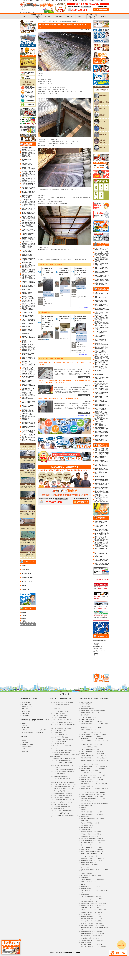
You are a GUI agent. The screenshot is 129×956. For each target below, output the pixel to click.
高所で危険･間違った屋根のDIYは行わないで (91, 853)
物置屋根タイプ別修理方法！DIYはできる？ (101, 522)
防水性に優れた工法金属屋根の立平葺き (27, 255)
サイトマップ (25, 589)
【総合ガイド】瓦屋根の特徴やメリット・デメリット (93, 755)
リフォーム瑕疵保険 (26, 711)
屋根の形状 (25, 274)
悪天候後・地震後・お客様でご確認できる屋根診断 (93, 710)
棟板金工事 (103, 134)
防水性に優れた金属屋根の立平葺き (89, 901)
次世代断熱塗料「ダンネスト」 (99, 420)
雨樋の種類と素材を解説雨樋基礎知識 (28, 427)
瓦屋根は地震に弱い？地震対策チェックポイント (102, 405)
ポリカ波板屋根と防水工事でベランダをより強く (102, 533)
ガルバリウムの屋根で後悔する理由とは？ (28, 372)
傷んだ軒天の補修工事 (86, 867)
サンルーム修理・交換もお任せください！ (101, 526)
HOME (39, 21)
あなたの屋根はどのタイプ (87, 706)
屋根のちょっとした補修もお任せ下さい (60, 715)
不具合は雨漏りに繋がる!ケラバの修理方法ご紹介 (28, 183)
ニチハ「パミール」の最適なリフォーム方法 (91, 721)
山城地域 (23, 612)
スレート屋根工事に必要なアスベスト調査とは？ (28, 431)
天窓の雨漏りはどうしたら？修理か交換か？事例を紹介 (94, 783)
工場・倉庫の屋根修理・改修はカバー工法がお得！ (102, 530)
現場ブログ (45, 21)
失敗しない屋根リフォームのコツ (101, 297)
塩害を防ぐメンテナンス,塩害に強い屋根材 (28, 345)
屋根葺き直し (104, 128)
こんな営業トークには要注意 (101, 472)
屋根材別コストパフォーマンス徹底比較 (28, 337)
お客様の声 (59, 16)
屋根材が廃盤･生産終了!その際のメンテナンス (28, 354)
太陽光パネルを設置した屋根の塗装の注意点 (101, 348)
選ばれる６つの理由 (26, 704)
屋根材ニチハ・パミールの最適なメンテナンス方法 (102, 355)
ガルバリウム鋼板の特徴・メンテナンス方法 (91, 847)
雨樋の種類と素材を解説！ (57, 808)
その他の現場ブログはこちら (84, 415)
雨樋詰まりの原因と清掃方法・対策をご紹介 (61, 802)
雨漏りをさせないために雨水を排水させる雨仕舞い (93, 925)
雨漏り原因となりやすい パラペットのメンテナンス (63, 784)
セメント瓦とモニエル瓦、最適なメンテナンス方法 (93, 775)
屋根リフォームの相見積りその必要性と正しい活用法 (102, 453)
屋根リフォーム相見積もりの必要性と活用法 (61, 762)
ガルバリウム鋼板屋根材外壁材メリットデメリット (102, 280)
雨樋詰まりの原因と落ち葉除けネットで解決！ (102, 541)
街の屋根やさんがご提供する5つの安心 (36, 16)
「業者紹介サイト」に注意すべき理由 (101, 499)
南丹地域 (23, 618)
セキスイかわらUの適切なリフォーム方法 (90, 719)
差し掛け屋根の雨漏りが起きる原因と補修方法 (28, 286)
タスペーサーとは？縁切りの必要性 (27, 196)
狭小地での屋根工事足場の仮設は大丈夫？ (101, 367)
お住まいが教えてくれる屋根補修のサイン (101, 312)
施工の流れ (70, 16)
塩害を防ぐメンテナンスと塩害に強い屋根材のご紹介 (93, 910)
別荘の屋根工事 (99, 556)
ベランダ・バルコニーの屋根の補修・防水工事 (62, 739)
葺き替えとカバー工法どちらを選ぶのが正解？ (101, 316)
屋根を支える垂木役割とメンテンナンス (28, 393)
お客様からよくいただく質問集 (88, 717)
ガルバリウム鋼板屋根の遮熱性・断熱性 (101, 264)
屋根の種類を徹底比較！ (98, 320)
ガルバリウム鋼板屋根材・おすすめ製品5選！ (91, 736)
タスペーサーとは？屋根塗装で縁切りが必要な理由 (93, 792)
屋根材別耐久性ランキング (26, 341)
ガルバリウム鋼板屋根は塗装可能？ (101, 260)
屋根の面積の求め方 (27, 267)
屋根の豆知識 (25, 333)
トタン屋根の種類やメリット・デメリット (101, 340)
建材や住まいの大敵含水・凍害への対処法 (28, 297)
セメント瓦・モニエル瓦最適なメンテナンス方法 (28, 230)
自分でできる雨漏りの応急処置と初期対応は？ (101, 428)
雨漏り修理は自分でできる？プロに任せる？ (28, 164)
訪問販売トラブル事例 (101, 476)
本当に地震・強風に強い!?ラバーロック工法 (91, 918)
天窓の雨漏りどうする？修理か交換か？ (28, 414)
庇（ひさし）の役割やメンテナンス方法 (28, 406)
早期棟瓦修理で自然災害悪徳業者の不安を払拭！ (28, 238)
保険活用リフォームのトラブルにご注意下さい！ (92, 905)
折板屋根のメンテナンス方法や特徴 (89, 770)
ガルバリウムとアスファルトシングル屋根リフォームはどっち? (28, 363)
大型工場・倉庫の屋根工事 (57, 743)
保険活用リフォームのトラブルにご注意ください (102, 495)
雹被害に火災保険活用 (86, 942)
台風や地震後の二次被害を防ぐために (101, 397)
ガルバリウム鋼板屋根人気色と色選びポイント (101, 268)
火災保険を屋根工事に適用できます (59, 737)
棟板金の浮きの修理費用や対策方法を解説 (28, 172)
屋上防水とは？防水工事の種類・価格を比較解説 (28, 217)
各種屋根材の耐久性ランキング (88, 888)
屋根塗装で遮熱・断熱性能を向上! (101, 424)
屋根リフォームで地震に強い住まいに (60, 734)
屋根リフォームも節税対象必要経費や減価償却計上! (102, 564)
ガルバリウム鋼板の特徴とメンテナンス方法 (28, 381)
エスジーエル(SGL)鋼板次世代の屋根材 (28, 376)
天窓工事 (102, 147)
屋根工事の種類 (101, 90)
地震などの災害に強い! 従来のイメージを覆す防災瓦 (93, 838)
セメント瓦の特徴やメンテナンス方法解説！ (28, 225)
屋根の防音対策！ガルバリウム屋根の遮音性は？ (102, 283)
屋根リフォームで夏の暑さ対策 (58, 741)
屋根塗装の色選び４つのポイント (100, 416)
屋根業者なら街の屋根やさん (29, 744)
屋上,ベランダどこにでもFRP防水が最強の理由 (28, 213)
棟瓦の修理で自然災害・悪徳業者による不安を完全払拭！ (94, 803)
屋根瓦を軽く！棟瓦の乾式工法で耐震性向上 (101, 401)
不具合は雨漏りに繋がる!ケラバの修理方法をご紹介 (93, 794)
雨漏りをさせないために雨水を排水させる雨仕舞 (28, 304)
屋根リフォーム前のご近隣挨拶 (58, 717)
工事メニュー (81, 16)
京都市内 (23, 615)
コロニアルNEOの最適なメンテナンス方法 (101, 363)
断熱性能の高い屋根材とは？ (26, 418)
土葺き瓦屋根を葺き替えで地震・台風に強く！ (28, 234)
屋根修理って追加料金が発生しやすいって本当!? (101, 488)
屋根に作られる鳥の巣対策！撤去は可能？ (61, 806)
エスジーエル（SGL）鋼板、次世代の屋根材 (91, 899)
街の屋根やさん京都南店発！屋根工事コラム (32, 732)
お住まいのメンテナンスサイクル (89, 873)
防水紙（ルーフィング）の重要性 (89, 881)
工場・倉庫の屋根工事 (101, 548)
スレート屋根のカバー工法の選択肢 (102, 328)
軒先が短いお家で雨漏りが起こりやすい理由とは (28, 316)
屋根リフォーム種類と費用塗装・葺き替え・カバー (102, 324)
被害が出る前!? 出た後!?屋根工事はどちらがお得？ (102, 469)
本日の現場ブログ (26, 727)
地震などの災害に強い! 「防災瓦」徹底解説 (101, 408)
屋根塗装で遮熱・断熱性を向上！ (89, 827)
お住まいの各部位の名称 (28, 152)
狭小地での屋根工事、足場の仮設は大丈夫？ (91, 729)
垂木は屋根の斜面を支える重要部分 (59, 776)
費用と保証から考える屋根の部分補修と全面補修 (62, 771)
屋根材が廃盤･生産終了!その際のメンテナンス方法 (93, 798)
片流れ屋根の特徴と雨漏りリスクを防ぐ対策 (28, 277)
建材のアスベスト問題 (28, 323)
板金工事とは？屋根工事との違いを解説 (28, 168)
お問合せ (24, 585)
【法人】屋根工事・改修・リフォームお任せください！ (64, 750)
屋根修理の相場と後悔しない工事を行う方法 (101, 301)
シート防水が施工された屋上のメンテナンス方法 (28, 204)
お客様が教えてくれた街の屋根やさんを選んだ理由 (34, 730)
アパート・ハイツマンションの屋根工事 (101, 552)
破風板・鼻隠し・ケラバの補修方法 (89, 781)
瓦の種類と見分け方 (27, 312)
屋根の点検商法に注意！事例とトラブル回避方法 (101, 480)
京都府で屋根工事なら (28, 577)
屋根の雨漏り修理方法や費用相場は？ (28, 397)
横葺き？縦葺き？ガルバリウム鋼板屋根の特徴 (102, 276)
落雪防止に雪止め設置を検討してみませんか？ (62, 793)
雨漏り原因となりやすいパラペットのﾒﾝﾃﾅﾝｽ (28, 209)
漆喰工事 (102, 108)
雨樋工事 (102, 115)
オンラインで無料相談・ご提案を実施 (60, 704)
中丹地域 (23, 621)
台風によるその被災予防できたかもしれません (102, 385)
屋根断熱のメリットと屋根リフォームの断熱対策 (28, 423)
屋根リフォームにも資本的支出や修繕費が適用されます (64, 769)
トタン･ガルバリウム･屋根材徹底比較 (28, 368)
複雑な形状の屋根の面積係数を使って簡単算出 (28, 270)
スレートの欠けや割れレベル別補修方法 (101, 332)
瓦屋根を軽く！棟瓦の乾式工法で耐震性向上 (91, 834)
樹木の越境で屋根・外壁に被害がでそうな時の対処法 (102, 491)
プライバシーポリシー (28, 581)
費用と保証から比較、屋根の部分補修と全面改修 (102, 309)
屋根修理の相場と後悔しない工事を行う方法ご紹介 (63, 758)
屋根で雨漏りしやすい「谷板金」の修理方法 (28, 308)
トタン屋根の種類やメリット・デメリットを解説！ (93, 768)
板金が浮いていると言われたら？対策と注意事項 (102, 484)
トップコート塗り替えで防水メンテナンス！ (28, 435)
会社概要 (103, 16)
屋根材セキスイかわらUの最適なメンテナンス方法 (102, 359)
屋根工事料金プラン (56, 708)
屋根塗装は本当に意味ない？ (26, 160)
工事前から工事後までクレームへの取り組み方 (101, 461)
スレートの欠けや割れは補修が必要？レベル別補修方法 (94, 766)
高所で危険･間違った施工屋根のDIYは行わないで (28, 389)
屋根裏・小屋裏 (26, 289)
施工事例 (47, 16)
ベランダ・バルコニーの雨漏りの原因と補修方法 (28, 221)
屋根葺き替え (104, 95)
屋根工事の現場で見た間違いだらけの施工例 (101, 412)
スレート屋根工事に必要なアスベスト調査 (91, 842)
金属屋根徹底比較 (85, 894)
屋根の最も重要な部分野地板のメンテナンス (28, 330)
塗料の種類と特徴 (101, 579)
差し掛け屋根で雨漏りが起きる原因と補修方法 (92, 923)
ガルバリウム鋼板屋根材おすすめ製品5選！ (101, 272)
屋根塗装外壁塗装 (102, 141)
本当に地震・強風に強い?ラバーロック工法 (28, 263)
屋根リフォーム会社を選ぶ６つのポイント (102, 378)
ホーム (25, 16)
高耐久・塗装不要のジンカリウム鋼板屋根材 (28, 385)
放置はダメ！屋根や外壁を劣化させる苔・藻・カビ (93, 912)
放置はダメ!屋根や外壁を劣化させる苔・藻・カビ (28, 349)
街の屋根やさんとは (26, 702)
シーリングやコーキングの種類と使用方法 (28, 251)
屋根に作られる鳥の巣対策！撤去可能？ (101, 545)
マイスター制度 (25, 715)
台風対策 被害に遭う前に (57, 732)
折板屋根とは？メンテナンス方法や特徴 (101, 344)
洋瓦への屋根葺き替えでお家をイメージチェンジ (28, 358)
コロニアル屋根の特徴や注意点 (100, 336)
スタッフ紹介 (25, 569)
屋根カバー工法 (104, 102)
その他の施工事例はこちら (85, 307)
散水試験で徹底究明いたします (58, 730)
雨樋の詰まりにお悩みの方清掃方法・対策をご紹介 (102, 537)
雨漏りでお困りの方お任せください (59, 713)
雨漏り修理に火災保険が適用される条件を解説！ (101, 432)
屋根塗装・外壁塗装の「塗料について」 (90, 712)
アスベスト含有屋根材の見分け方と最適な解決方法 (93, 840)
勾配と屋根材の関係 (27, 301)
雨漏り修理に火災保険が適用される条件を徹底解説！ (93, 946)
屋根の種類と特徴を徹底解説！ (27, 148)
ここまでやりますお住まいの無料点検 (92, 16)
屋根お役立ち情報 (100, 381)
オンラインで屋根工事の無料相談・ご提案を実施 (101, 449)
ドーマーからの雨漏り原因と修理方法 (28, 410)
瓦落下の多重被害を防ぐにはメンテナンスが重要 (101, 389)
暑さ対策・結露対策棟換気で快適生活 (90, 823)
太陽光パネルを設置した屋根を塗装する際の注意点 (63, 810)
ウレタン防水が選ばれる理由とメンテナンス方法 (28, 200)
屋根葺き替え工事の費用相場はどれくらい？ (101, 305)
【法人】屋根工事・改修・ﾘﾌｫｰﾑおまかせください (102, 560)
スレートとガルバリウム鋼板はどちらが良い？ (101, 248)
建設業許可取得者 (26, 573)
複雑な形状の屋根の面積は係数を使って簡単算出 (92, 818)
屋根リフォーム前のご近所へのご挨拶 (100, 457)
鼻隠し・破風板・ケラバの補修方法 (28, 179)
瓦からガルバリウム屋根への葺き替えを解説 (101, 256)
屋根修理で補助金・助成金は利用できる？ (101, 440)
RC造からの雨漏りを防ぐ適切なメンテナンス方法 (28, 402)
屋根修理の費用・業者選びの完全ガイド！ (28, 155)
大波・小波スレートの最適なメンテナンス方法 (28, 242)
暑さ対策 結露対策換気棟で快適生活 (27, 293)
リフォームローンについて (57, 767)
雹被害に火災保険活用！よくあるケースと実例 (101, 436)
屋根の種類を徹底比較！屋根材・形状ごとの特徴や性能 (94, 758)
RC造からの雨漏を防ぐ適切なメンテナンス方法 (92, 851)
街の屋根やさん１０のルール (29, 706)
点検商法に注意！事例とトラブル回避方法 (61, 720)
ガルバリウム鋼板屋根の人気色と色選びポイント (92, 751)
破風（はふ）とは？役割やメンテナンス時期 (28, 439)
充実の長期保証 (25, 713)
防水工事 (102, 121)
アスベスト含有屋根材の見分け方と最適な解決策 (28, 320)
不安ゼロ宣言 (25, 708)
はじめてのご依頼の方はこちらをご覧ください (62, 702)
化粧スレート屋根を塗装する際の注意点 (100, 351)
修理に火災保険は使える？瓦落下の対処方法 (102, 393)
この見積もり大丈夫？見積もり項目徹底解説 (101, 465)
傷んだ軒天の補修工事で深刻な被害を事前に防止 (28, 192)
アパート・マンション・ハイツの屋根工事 (61, 745)
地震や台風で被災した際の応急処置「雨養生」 (28, 259)
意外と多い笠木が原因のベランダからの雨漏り (28, 188)
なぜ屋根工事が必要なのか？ (101, 293)
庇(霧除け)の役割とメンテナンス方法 (27, 246)
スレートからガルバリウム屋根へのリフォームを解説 (102, 252)
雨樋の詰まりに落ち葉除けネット (59, 804)
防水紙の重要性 (26, 326)
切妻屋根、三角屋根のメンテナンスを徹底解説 (28, 282)
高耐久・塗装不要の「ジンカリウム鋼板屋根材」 (92, 849)
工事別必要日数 (99, 374)
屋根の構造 (25, 176)
